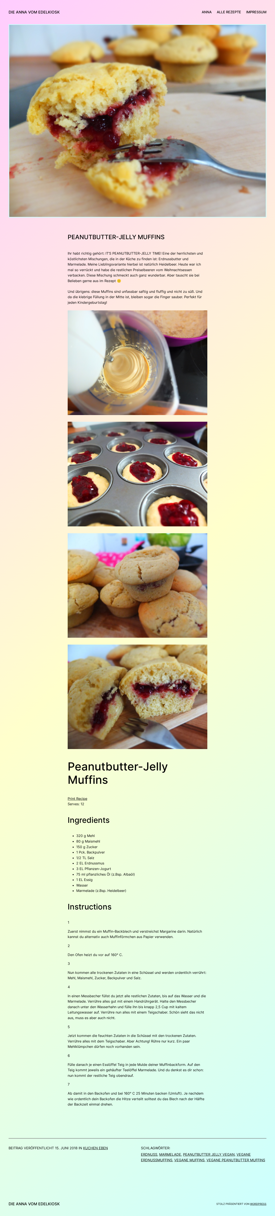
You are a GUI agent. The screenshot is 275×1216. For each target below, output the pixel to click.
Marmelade (170, 1154)
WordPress (258, 1203)
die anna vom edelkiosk (34, 12)
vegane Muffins (189, 1160)
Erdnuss (149, 1154)
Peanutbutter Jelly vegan (209, 1154)
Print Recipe (77, 798)
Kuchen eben (95, 1148)
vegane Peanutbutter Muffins (235, 1160)
